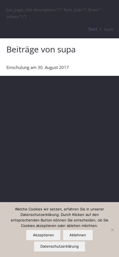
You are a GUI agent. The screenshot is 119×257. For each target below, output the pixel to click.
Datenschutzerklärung (59, 246)
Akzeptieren (43, 235)
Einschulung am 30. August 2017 (37, 67)
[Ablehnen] (112, 229)
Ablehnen (77, 235)
